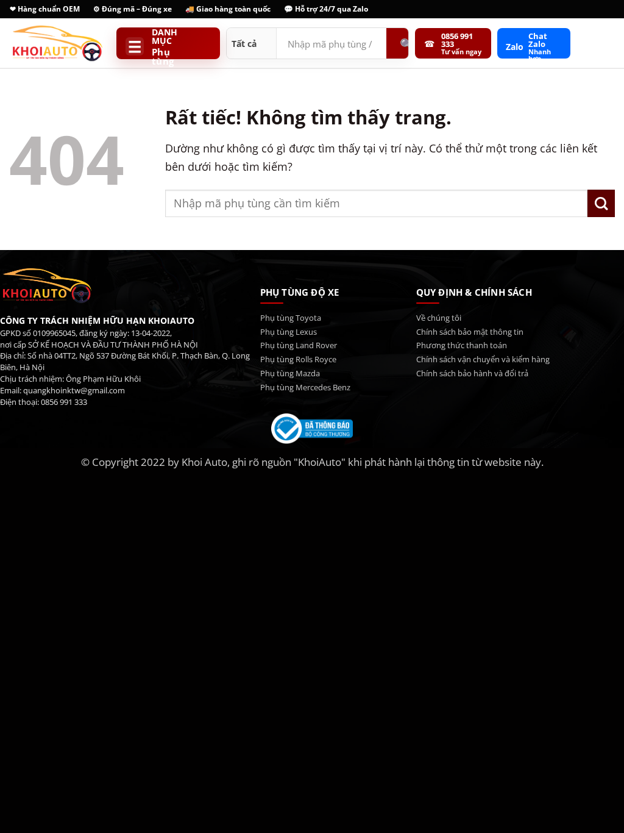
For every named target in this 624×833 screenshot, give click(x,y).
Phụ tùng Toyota (290, 317)
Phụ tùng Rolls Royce (298, 359)
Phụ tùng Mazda (290, 373)
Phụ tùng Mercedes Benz (305, 387)
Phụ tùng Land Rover (298, 345)
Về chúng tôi (438, 317)
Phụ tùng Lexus (288, 331)
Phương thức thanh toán (461, 345)
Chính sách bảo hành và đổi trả (472, 373)
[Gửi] (601, 203)
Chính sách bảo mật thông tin (469, 331)
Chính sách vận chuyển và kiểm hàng (483, 359)
